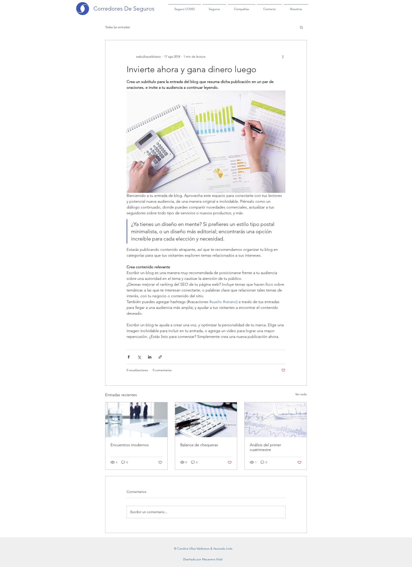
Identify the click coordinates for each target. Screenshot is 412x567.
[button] (301, 27)
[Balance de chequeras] (206, 419)
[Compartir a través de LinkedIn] (150, 357)
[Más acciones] (282, 56)
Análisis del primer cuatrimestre (265, 447)
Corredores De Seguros (123, 8)
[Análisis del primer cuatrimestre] (276, 419)
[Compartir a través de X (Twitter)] (139, 357)
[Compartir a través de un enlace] (160, 357)
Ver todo (301, 394)
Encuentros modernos (130, 445)
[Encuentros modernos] (136, 419)
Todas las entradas (117, 27)
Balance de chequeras (199, 445)
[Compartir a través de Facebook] (129, 357)
